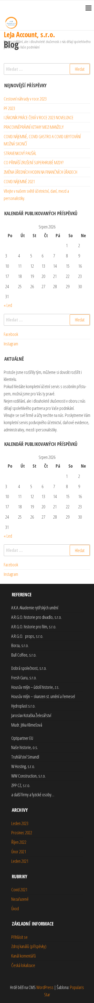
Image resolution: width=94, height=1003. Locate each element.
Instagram (11, 344)
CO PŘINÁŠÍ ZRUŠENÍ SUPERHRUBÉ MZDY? (33, 162)
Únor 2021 (18, 852)
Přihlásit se (19, 937)
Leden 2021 (19, 861)
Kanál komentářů (23, 956)
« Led (8, 305)
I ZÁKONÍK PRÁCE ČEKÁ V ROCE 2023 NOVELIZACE (38, 117)
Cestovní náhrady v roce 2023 (25, 99)
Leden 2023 (19, 823)
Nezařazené (20, 899)
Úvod (15, 909)
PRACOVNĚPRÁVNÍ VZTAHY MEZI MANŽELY (34, 127)
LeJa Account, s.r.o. (29, 34)
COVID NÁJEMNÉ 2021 (19, 181)
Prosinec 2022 (21, 833)
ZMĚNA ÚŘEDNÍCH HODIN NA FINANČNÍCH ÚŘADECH (40, 172)
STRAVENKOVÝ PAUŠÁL (20, 153)
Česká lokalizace (23, 965)
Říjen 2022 (18, 842)
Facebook (11, 334)
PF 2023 (9, 108)
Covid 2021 (19, 890)
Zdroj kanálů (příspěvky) (28, 946)
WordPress (44, 987)
